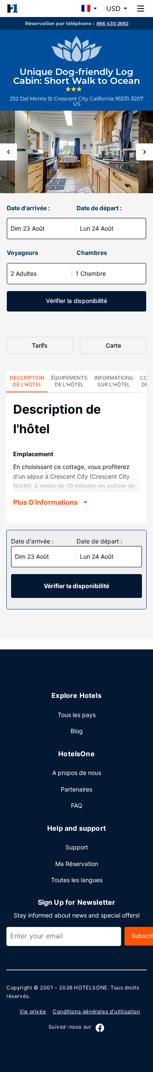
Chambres (91, 252)
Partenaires (76, 789)
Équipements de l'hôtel (69, 381)
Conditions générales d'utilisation (96, 1011)
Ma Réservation (76, 863)
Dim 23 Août (28, 228)
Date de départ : (99, 208)
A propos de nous (76, 772)
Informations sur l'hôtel (113, 381)
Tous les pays (77, 714)
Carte (113, 345)
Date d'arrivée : (28, 208)
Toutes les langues (76, 879)
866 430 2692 (112, 23)
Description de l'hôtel (27, 381)
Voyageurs (22, 252)
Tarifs (40, 345)
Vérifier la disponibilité (76, 300)
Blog (77, 731)
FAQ (76, 805)
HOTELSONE (90, 987)
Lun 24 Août (96, 228)
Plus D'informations (45, 502)
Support (76, 847)
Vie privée (33, 1011)
